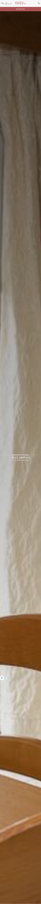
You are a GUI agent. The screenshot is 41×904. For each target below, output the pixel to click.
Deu (11, 3)
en (8, 3)
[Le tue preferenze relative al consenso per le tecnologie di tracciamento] (2, 678)
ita (6, 3)
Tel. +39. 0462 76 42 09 (39, 3)
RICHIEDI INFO (20, 9)
